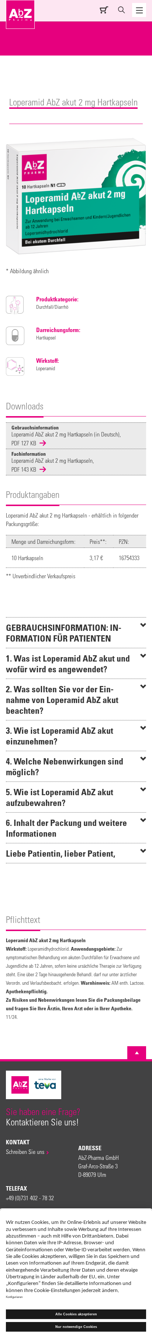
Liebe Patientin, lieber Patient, (60, 853)
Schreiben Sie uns (25, 1151)
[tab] (76, 632)
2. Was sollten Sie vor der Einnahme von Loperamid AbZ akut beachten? (62, 699)
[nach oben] (137, 1053)
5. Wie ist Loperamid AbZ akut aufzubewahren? (59, 797)
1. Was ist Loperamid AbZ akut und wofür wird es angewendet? (68, 663)
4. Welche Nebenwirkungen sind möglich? (64, 766)
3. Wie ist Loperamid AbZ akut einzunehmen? (59, 735)
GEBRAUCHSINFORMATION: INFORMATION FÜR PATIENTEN (63, 632)
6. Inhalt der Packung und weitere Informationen (66, 828)
